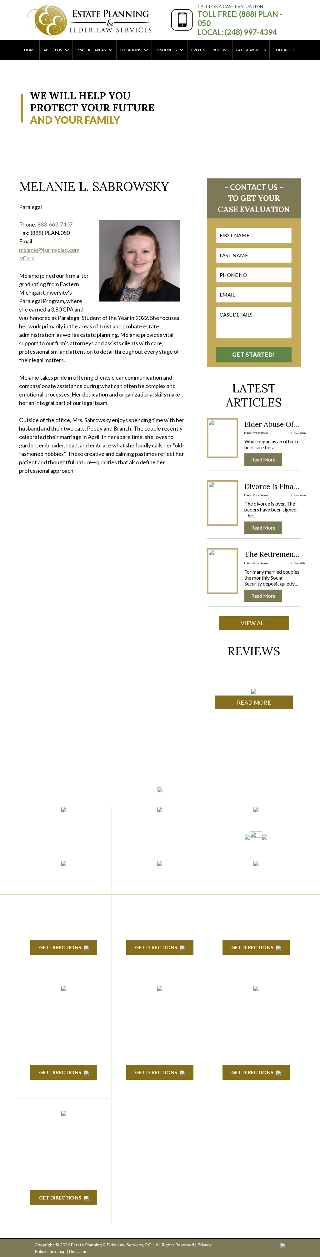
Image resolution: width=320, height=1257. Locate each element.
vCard (27, 258)
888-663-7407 (55, 224)
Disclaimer (79, 1251)
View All (254, 623)
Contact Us (284, 49)
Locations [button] (130, 49)
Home (30, 49)
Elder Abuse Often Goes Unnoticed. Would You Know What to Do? (272, 424)
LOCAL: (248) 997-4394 (237, 32)
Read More (254, 702)
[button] (65, 50)
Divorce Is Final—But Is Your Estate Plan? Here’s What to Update (272, 486)
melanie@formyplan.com (49, 249)
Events (198, 49)
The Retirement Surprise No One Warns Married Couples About (272, 554)
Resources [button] (166, 49)
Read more (265, 459)
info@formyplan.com (159, 820)
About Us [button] (52, 49)
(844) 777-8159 (64, 835)
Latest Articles (251, 49)
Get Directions (60, 947)
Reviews (220, 49)
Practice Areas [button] (91, 49)
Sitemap (58, 1251)
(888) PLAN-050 (56, 820)
